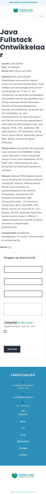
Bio (5, 300)
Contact (23, 448)
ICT (10, 247)
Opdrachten (23, 441)
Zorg (23, 435)
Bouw (23, 421)
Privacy (23, 454)
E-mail (7, 276)
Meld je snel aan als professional (23, 2)
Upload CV (8, 319)
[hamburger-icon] (41, 16)
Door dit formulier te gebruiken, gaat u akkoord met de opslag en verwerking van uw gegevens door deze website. (23, 338)
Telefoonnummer (11, 288)
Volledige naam (10, 264)
